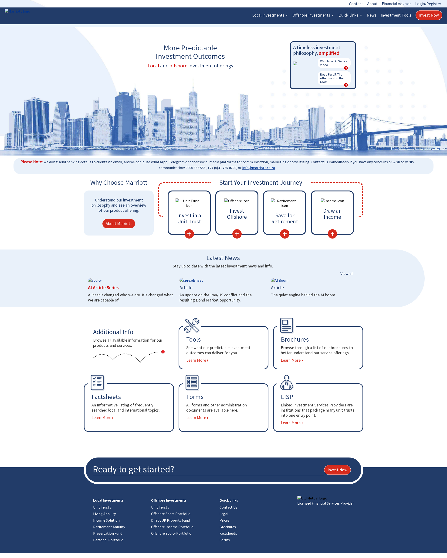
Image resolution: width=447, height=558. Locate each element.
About (372, 3)
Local (268, 15)
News (371, 15)
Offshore (311, 15)
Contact (356, 3)
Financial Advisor (396, 3)
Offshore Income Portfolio (172, 526)
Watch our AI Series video (333, 63)
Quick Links (348, 15)
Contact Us (228, 507)
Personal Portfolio (108, 539)
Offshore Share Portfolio (170, 513)
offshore (178, 65)
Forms (225, 539)
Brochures (228, 526)
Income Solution (106, 520)
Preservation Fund (107, 533)
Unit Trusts (102, 507)
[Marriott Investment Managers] (28, 11)
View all (346, 273)
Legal (224, 513)
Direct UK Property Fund (170, 520)
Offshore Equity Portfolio (171, 533)
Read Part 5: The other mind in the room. (332, 78)
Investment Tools (396, 15)
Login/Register (428, 3)
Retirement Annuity (109, 526)
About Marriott (119, 223)
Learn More (196, 360)
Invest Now (429, 15)
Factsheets (228, 533)
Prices (224, 520)
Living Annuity (104, 513)
